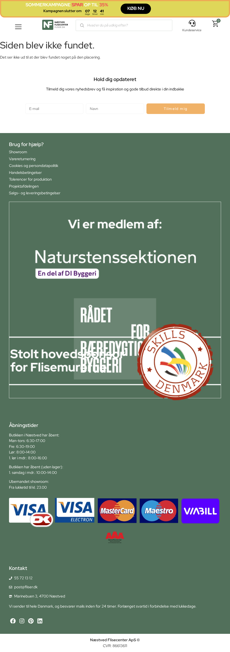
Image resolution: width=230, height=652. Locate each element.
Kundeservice (191, 30)
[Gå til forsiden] (55, 26)
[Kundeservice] (192, 23)
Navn (90, 101)
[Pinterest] (31, 621)
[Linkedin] (40, 621)
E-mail (30, 101)
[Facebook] (13, 621)
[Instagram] (22, 621)
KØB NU (135, 8)
